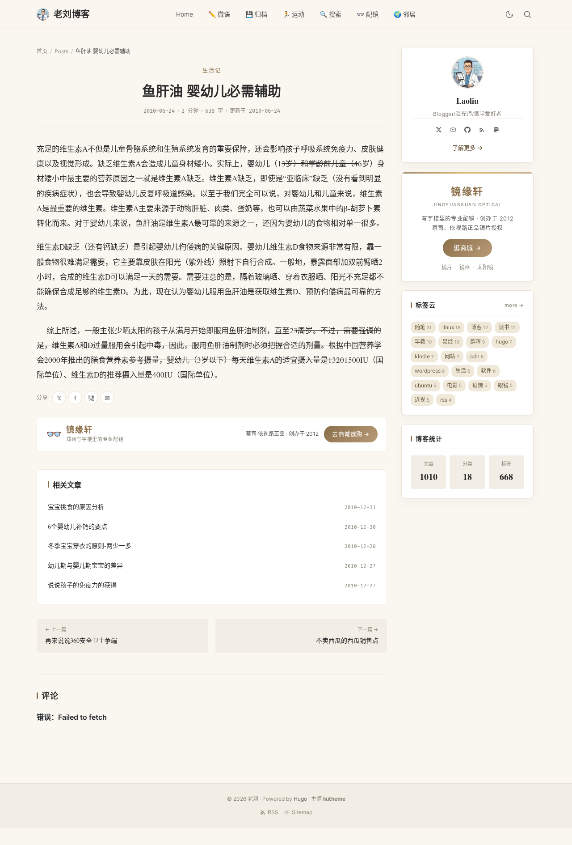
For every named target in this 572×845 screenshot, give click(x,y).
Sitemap (302, 812)
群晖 (477, 341)
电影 (454, 385)
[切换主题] (509, 14)
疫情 (479, 385)
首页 (42, 51)
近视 (422, 399)
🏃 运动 (293, 14)
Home (184, 14)
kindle (424, 356)
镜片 (447, 267)
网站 (452, 356)
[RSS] (481, 129)
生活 (462, 370)
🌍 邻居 (405, 14)
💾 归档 (256, 14)
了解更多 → (467, 147)
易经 (450, 341)
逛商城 (467, 247)
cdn (477, 356)
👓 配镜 (368, 14)
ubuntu (425, 385)
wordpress (430, 370)
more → (514, 305)
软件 (488, 370)
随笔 (423, 327)
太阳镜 (485, 267)
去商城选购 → (351, 433)
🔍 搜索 (330, 14)
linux (451, 327)
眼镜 (505, 385)
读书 (507, 327)
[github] (467, 129)
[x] (439, 129)
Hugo (300, 798)
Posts (61, 51)
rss (445, 399)
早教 (423, 341)
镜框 (464, 267)
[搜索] (527, 14)
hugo (504, 341)
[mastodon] (496, 129)
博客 (479, 327)
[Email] (453, 129)
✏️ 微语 (219, 14)
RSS (273, 812)
